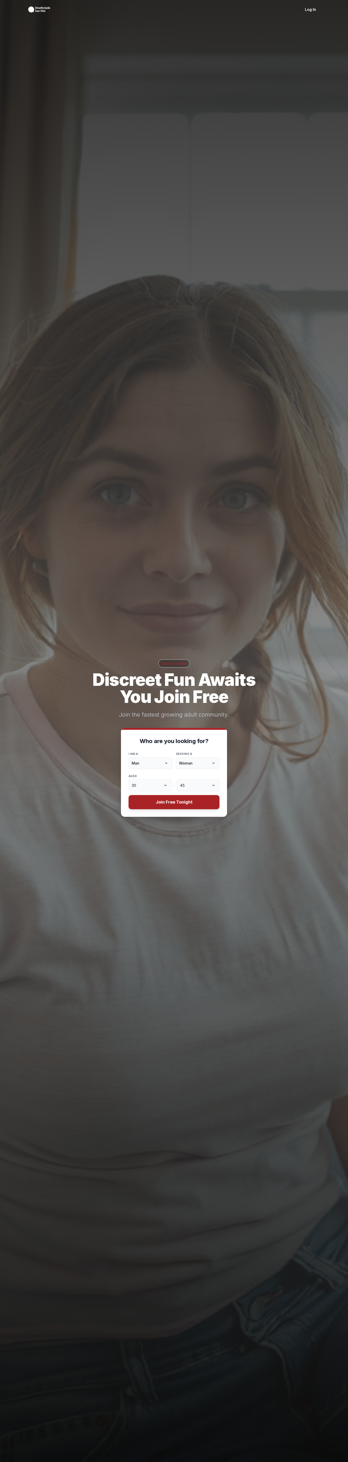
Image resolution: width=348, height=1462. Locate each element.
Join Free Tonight (174, 802)
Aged (133, 776)
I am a (133, 754)
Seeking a (184, 754)
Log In (310, 9)
